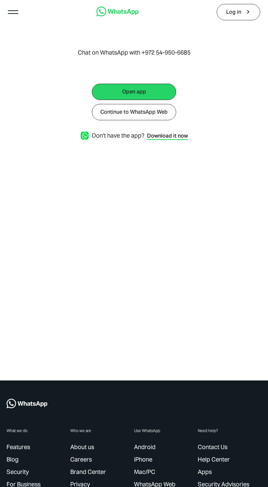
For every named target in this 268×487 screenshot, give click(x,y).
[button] (13, 12)
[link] (117, 14)
